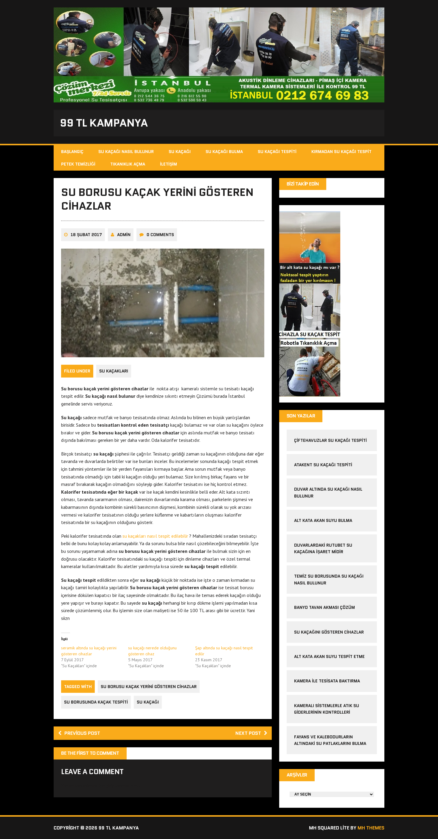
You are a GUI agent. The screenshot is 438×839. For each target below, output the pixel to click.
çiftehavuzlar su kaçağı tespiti (330, 440)
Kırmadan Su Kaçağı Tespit (341, 152)
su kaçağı (148, 702)
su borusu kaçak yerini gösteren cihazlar (149, 687)
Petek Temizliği (78, 164)
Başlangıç (72, 152)
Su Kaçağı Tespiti (277, 152)
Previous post (82, 733)
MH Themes (371, 827)
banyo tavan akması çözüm (324, 607)
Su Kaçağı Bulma (224, 152)
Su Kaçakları (113, 371)
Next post (248, 733)
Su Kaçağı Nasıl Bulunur (126, 152)
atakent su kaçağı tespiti (323, 465)
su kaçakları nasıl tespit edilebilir (155, 536)
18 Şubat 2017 (86, 235)
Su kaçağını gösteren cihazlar (329, 632)
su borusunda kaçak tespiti (96, 702)
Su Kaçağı (180, 152)
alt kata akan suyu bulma (323, 520)
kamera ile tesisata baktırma (327, 681)
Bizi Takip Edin (303, 183)
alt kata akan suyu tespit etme (329, 656)
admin (124, 235)
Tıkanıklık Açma (127, 164)
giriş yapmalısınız (123, 786)
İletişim (168, 164)
